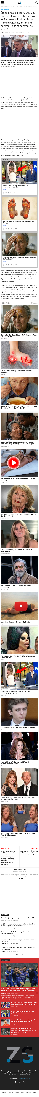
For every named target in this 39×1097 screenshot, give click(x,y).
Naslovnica (3, 6)
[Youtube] (22, 878)
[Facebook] (17, 878)
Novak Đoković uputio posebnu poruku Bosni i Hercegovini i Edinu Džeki (23, 1021)
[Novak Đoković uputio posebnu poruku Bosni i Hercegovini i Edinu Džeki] (5, 1022)
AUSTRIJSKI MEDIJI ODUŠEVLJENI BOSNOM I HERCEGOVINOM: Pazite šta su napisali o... (24, 1003)
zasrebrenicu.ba (26, 1095)
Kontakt (35, 1092)
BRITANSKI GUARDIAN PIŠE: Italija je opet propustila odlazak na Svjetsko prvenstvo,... (19, 989)
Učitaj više (19, 954)
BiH (13, 6)
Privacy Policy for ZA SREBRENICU (16, 1092)
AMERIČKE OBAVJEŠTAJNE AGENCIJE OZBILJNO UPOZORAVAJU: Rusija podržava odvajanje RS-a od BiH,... (24, 1030)
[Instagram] (20, 1082)
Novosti (9, 6)
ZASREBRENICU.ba (9, 32)
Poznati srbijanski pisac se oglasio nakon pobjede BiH (17, 918)
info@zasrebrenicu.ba (24, 1078)
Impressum (28, 1092)
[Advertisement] (19, 82)
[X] (19, 878)
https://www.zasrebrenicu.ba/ (19, 871)
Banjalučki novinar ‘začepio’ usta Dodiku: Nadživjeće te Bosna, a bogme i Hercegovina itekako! (18, 925)
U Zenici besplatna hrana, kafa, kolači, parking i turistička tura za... (23, 1012)
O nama (4, 1092)
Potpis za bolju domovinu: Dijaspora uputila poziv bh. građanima (29, 853)
